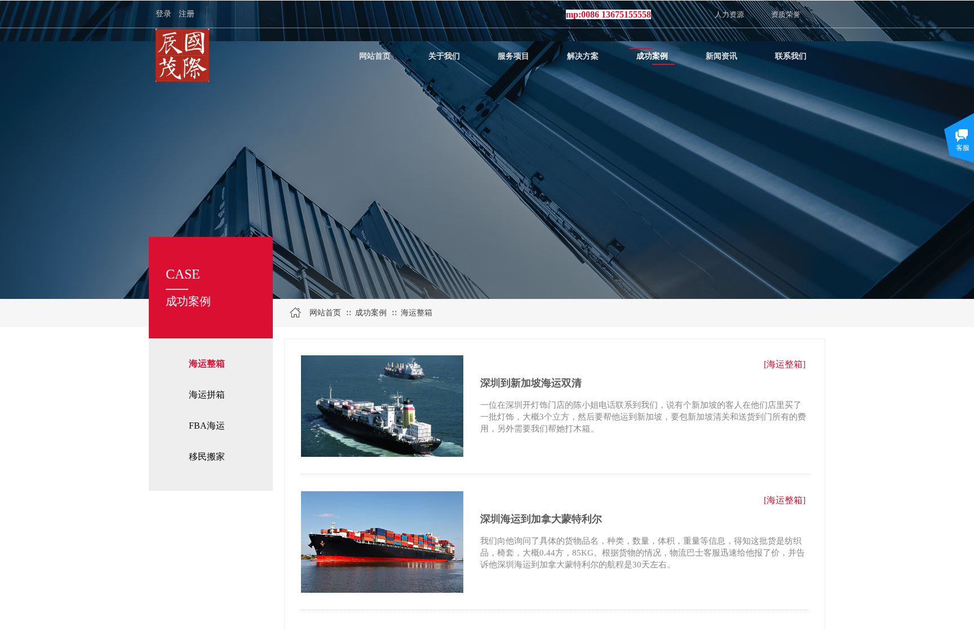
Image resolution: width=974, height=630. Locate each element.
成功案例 (371, 313)
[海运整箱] (784, 364)
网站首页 (325, 313)
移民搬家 (207, 456)
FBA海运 (207, 425)
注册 (186, 14)
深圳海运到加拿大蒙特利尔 (541, 519)
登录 (163, 14)
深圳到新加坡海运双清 (531, 383)
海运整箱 (207, 363)
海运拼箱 (207, 394)
